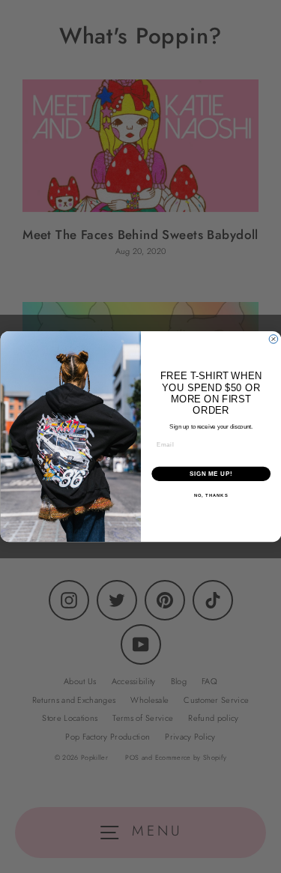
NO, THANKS (210, 495)
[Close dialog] (273, 339)
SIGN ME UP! (210, 474)
